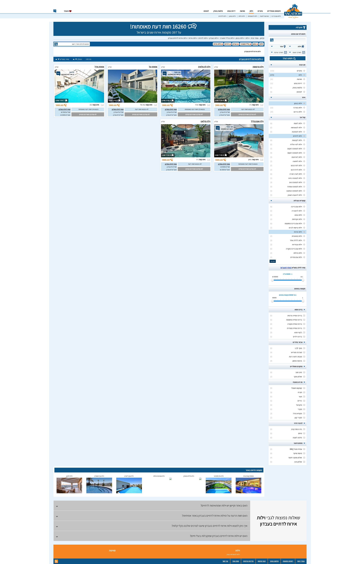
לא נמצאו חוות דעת (248, 109)
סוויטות (242, 11)
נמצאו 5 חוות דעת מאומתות (247, 164)
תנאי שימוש (262, 561)
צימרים (260, 11)
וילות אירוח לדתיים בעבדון (177, 38)
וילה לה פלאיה (204, 66)
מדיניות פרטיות (248, 561)
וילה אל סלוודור (219, 476)
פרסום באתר (274, 561)
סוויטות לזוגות (264, 16)
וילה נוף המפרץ (99, 476)
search (271, 40)
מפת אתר (235, 561)
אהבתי (66, 11)
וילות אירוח (192, 38)
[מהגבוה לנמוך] (76, 59)
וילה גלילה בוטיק (189, 476)
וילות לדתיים (222, 16)
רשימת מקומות (288, 561)
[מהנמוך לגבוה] (74, 59)
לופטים (206, 11)
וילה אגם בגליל (257, 121)
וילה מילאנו (205, 121)
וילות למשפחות (252, 16)
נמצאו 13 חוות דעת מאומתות (195, 109)
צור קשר (225, 561)
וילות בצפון (232, 16)
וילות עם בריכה (276, 16)
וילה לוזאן (69, 476)
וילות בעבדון (213, 38)
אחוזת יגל (153, 66)
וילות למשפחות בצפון (233, 554)
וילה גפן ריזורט (129, 476)
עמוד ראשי (301, 561)
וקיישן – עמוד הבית (257, 38)
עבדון (216, 67)
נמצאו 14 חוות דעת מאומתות (88, 109)
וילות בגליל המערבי (227, 38)
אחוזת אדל (99, 66)
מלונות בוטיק (218, 11)
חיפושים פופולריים (274, 11)
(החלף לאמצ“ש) (286, 267)
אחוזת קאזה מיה (248, 476)
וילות (251, 11)
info (54, 11)
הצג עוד (272, 261)
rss (56, 561)
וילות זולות (241, 16)
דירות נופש (231, 11)
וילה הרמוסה (258, 66)
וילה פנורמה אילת (159, 476)
